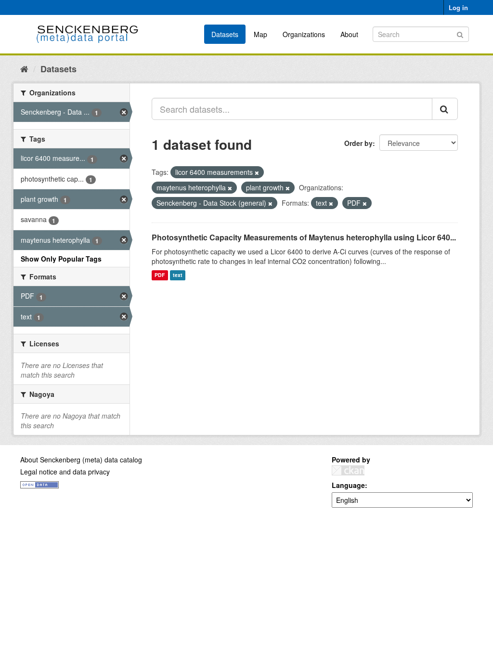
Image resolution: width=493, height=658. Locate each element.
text (177, 275)
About (349, 34)
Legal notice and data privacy (65, 471)
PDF (160, 275)
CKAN (348, 470)
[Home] (24, 68)
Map (260, 34)
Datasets (224, 34)
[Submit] (460, 33)
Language (348, 485)
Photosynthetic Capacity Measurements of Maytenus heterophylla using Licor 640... (304, 237)
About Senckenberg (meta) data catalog (81, 459)
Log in (458, 7)
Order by (358, 143)
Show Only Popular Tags (61, 258)
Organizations (304, 34)
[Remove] (257, 172)
